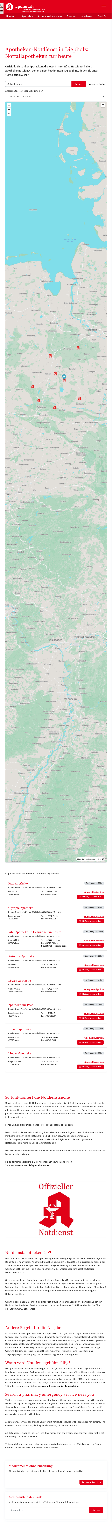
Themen (71, 16)
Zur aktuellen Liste (91, 1482)
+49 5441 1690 (50, 891)
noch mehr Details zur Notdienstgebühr (58, 1385)
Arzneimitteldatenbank (50, 16)
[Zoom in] (9, 105)
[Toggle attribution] (103, 859)
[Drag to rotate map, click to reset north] (9, 114)
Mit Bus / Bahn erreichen (91, 897)
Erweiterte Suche (96, 83)
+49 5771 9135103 (52, 940)
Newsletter (86, 16)
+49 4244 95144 (51, 1061)
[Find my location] (103, 105)
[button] (64, 377)
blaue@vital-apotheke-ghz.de (54, 946)
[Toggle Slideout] (104, 7)
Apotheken (27, 16)
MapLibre (81, 859)
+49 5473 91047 (51, 989)
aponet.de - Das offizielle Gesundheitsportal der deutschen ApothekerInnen (25, 7)
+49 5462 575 (50, 1013)
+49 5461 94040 (51, 1037)
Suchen (78, 83)
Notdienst (11, 16)
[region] (56, 482)
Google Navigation (94, 892)
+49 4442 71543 (51, 916)
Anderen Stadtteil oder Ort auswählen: (24, 90)
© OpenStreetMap (93, 859)
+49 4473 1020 (50, 964)
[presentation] (105, 16)
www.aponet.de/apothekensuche (32, 1165)
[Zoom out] (9, 109)
